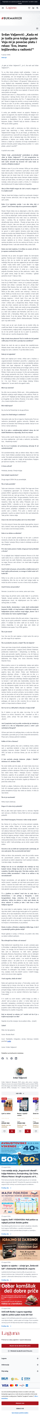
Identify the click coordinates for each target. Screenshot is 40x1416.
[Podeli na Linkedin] (16, 1058)
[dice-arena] (15, 1378)
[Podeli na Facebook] (2, 1058)
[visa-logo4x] (4, 1385)
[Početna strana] (11, 8)
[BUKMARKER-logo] (11, 18)
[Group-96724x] (21, 1385)
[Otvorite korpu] (33, 8)
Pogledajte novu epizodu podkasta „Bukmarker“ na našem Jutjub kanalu (20, 2)
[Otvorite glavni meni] (2, 8)
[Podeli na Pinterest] (11, 1058)
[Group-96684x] (26, 1378)
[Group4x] (16, 1385)
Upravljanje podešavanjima (20, 1413)
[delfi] (4, 1378)
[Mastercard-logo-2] (12, 1385)
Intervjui (4, 57)
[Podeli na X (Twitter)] (7, 1058)
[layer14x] (27, 1385)
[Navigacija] (20, 28)
